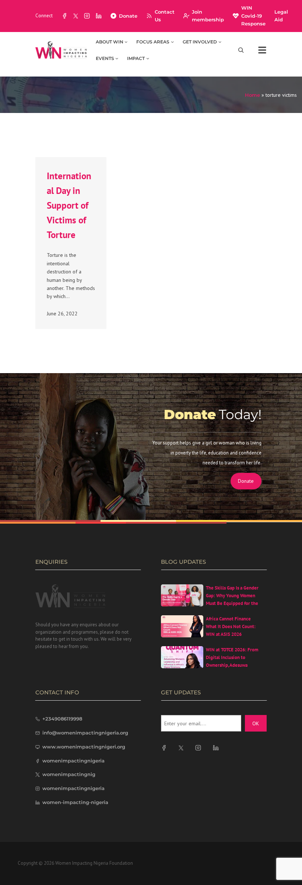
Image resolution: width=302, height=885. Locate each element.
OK (255, 723)
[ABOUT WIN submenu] (125, 41)
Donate (128, 16)
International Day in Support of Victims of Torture (69, 205)
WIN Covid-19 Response (253, 16)
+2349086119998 (62, 719)
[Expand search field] (241, 50)
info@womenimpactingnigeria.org (85, 733)
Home (252, 95)
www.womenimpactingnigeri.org (83, 747)
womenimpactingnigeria (73, 761)
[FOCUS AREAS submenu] (172, 41)
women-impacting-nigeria (75, 802)
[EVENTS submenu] (116, 58)
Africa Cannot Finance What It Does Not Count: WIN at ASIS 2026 (231, 626)
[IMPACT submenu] (147, 58)
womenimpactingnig (68, 774)
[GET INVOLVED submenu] (219, 41)
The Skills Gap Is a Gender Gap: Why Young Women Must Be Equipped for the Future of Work (232, 599)
